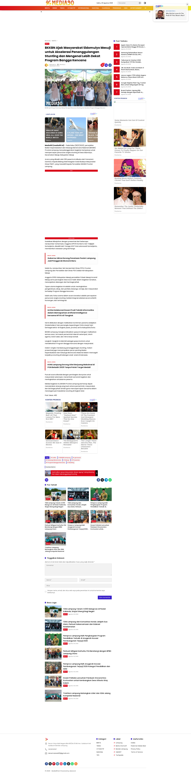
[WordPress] (57, 763)
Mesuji (67, 460)
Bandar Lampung (122, 749)
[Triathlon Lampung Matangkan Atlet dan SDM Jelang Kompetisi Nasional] (55, 539)
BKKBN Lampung (65, 458)
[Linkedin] (64, 763)
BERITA (47, 44)
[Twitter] (102, 480)
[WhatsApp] (110, 480)
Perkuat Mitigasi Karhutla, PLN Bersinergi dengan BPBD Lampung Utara (55, 527)
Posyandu (76, 460)
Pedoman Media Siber (138, 746)
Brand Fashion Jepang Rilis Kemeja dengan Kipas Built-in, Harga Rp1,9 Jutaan (132, 91)
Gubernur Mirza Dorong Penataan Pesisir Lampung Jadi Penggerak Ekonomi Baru (72, 259)
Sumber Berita (50, 467)
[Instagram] (61, 763)
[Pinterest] (53, 763)
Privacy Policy (135, 749)
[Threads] (68, 763)
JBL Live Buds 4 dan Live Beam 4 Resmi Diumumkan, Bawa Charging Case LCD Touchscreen (133, 69)
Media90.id (52, 64)
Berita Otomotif (121, 746)
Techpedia (119, 755)
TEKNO (98, 746)
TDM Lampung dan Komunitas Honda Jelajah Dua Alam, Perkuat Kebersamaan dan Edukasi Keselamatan (77, 505)
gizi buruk (78, 458)
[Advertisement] (95, 24)
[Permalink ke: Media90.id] (47, 65)
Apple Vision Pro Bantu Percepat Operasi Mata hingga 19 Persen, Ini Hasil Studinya (133, 46)
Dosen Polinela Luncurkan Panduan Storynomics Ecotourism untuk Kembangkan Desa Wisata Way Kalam (100, 527)
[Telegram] (106, 480)
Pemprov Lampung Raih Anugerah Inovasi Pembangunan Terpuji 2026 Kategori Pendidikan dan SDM (78, 527)
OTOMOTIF (100, 749)
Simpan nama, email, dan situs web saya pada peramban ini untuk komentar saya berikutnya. (76, 592)
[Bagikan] (110, 65)
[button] (140, 3)
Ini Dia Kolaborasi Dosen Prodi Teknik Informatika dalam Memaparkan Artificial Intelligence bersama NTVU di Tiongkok (71, 313)
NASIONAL (99, 752)
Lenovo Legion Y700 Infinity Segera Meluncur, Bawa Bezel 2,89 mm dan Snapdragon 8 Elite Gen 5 (133, 76)
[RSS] (75, 763)
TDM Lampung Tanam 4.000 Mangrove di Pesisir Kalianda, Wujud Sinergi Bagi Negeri (55, 505)
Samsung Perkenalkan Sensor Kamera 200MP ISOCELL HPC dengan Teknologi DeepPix (132, 54)
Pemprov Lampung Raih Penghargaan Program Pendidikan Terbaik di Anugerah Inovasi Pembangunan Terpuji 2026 (100, 505)
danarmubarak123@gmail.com (58, 753)
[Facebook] (98, 480)
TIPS (97, 755)
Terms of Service (137, 752)
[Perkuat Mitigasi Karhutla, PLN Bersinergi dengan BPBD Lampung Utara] (55, 516)
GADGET (118, 752)
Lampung (119, 743)
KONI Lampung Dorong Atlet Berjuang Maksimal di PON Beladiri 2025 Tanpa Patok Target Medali (71, 366)
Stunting (71, 462)
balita (54, 458)
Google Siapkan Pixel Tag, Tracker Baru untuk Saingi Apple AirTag (133, 84)
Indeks (133, 743)
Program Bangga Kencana (56, 462)
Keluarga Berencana (54, 460)
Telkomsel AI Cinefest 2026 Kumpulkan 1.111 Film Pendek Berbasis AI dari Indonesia (131, 61)
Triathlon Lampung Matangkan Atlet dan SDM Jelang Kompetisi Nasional (54, 549)
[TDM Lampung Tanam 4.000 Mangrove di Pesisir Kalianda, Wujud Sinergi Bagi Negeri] (55, 494)
